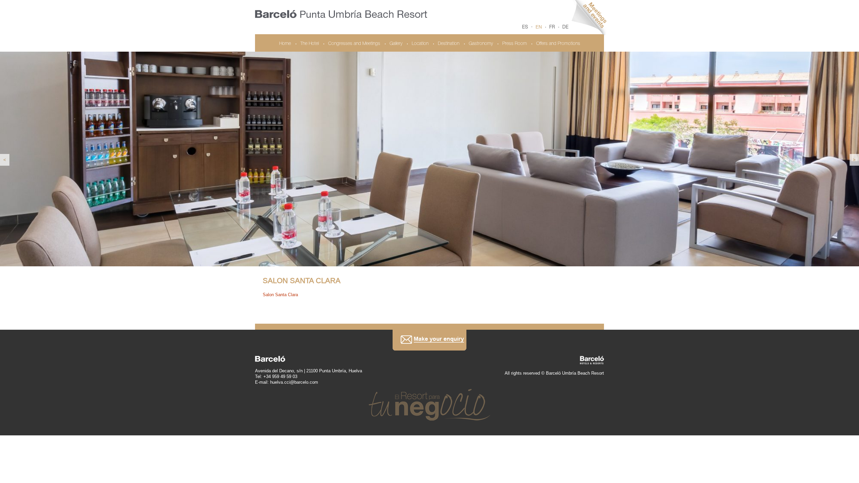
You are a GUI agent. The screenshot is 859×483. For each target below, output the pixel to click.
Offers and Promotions (558, 44)
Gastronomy (481, 44)
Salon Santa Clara (280, 294)
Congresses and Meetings (354, 44)
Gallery (396, 44)
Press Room (514, 44)
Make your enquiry (429, 340)
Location (420, 44)
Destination (448, 44)
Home (285, 44)
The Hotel (309, 44)
